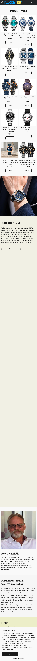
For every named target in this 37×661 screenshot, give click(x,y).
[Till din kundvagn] (32, 2)
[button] (12, 2)
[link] (19, 657)
